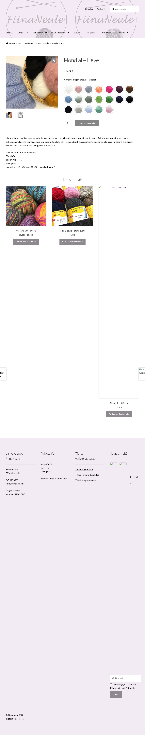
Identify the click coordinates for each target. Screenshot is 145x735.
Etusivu (9, 32)
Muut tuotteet (58, 32)
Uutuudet (78, 32)
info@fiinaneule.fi (15, 483)
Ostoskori (89, 9)
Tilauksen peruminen (85, 480)
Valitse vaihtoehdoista (26, 241)
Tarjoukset (92, 32)
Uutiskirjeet (108, 32)
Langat (21, 32)
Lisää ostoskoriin (87, 123)
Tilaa (115, 694)
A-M (39, 43)
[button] (54, 60)
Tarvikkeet (38, 32)
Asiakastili (101, 9)
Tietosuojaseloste (84, 469)
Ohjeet (121, 32)
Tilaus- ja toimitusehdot (87, 474)
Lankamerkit (30, 43)
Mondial (46, 43)
